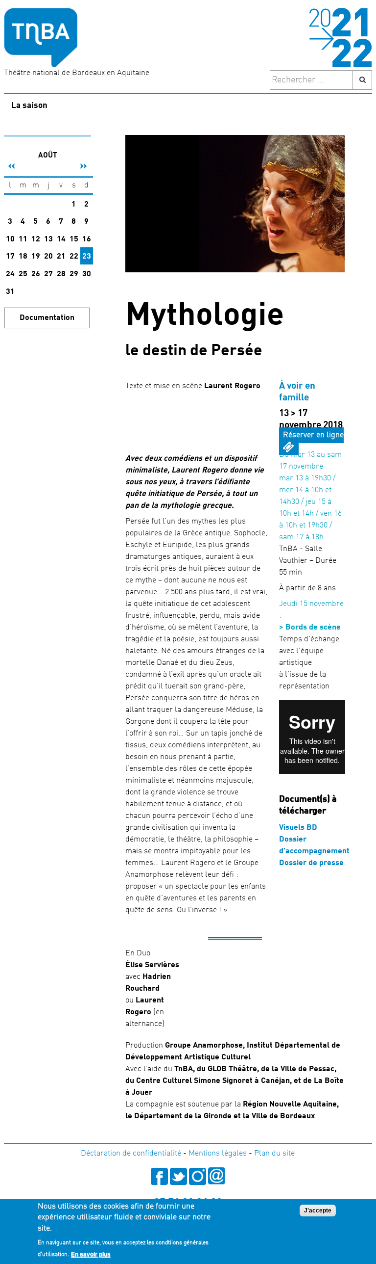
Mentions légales (217, 1154)
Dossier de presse (311, 863)
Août (47, 155)
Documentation (47, 318)
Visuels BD (298, 828)
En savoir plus (91, 1254)
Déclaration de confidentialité (131, 1154)
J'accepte (317, 1210)
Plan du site (274, 1154)
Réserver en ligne (313, 435)
